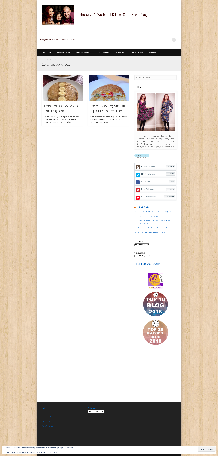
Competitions (63, 52)
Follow (171, 166)
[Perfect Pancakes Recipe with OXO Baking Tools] (63, 88)
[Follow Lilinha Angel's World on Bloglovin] (141, 157)
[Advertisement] (155, 375)
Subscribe (170, 196)
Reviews (152, 52)
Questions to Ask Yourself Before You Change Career (154, 211)
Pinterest (164, 40)
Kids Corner (137, 52)
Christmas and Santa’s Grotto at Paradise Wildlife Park (154, 228)
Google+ (169, 40)
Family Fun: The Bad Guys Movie (146, 216)
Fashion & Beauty (84, 52)
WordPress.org (47, 426)
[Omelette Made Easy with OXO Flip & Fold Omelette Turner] (109, 88)
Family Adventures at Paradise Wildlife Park (150, 232)
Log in (44, 412)
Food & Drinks (104, 52)
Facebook (153, 40)
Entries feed (46, 417)
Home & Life (121, 52)
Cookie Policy (52, 452)
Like (172, 181)
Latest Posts (143, 207)
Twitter (158, 40)
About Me (47, 52)
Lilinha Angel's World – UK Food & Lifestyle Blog (111, 15)
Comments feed (48, 421)
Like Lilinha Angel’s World (147, 264)
